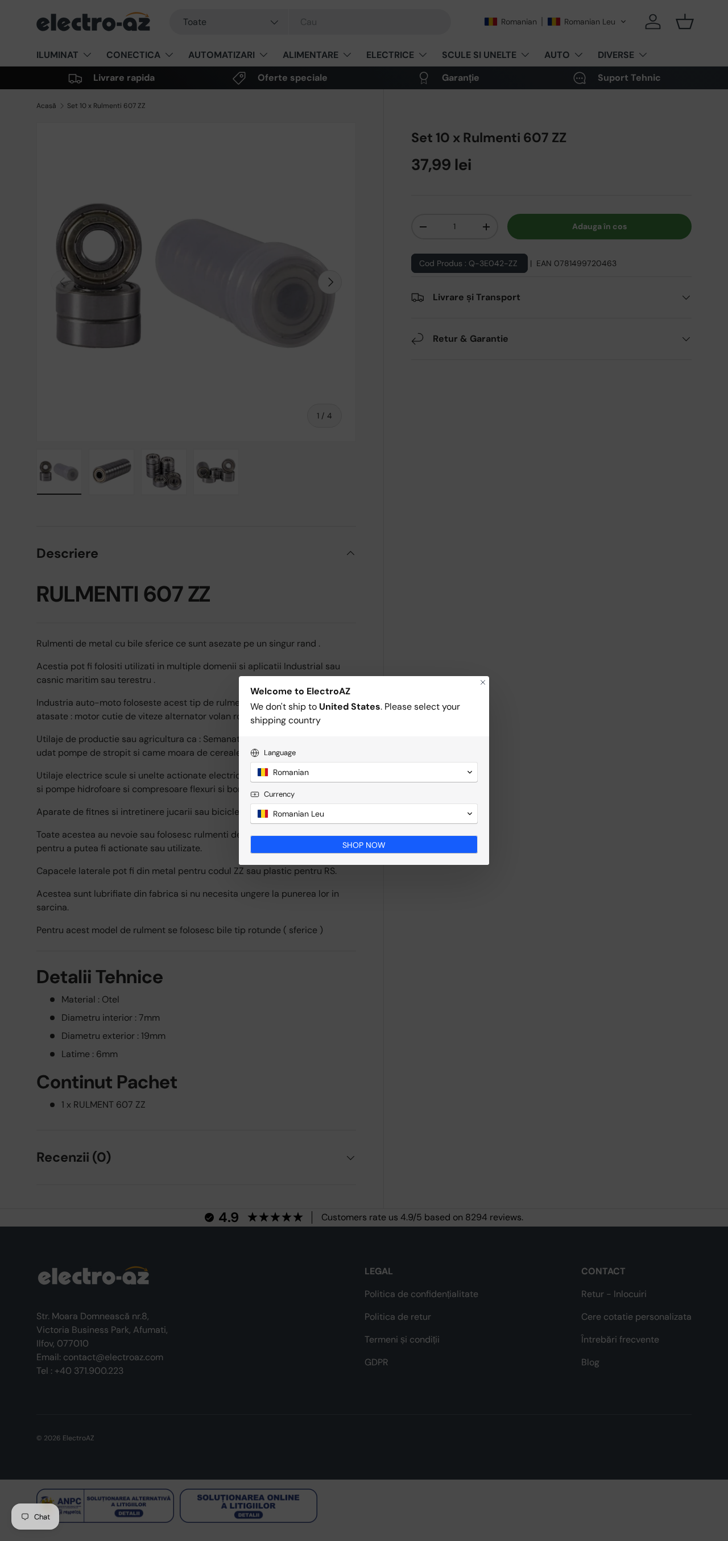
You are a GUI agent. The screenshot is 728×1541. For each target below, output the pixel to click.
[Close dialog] (483, 682)
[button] (364, 772)
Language (280, 752)
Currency (279, 794)
